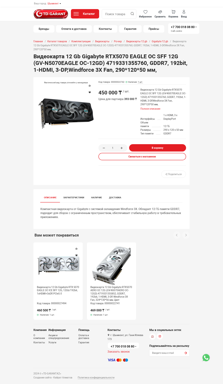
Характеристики (73, 197)
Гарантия (130, 29)
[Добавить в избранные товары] (76, 255)
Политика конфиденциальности (96, 377)
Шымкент (53, 3)
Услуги (52, 342)
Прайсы (154, 29)
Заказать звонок (118, 351)
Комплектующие (81, 41)
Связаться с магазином (142, 156)
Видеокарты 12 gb (136, 41)
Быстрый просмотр (58, 265)
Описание (50, 197)
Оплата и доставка (73, 29)
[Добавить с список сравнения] (76, 249)
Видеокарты (102, 41)
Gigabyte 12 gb (160, 41)
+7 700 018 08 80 (183, 27)
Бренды (44, 29)
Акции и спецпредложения (58, 336)
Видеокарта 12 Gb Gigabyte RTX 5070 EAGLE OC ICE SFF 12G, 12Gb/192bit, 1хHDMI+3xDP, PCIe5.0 (58, 290)
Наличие (96, 197)
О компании (39, 336)
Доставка (115, 197)
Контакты (105, 29)
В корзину (157, 147)
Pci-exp (118, 41)
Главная (38, 41)
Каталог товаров (57, 41)
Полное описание (150, 108)
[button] (145, 14)
